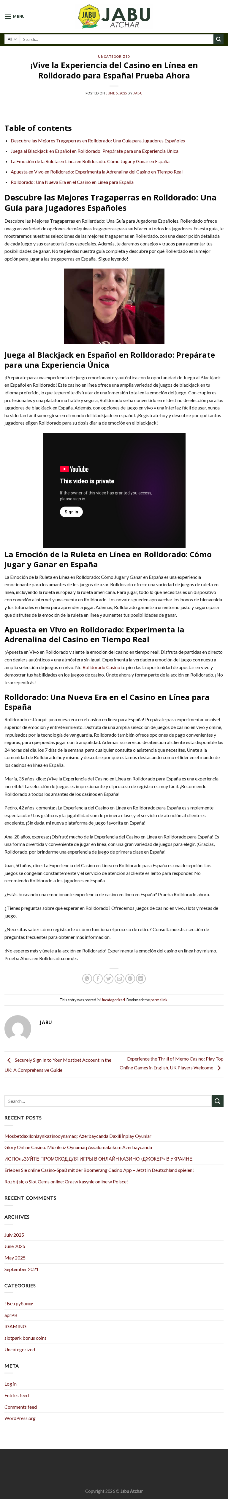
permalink (159, 999)
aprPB (11, 1315)
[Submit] (218, 39)
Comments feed (20, 1407)
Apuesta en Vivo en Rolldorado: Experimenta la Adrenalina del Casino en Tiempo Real (97, 171)
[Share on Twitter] (108, 979)
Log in (10, 1383)
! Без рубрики (19, 1303)
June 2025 (14, 1246)
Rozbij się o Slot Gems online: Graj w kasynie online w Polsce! (66, 1181)
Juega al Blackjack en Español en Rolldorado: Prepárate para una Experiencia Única (94, 151)
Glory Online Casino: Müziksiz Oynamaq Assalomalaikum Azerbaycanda (78, 1147)
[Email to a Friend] (119, 979)
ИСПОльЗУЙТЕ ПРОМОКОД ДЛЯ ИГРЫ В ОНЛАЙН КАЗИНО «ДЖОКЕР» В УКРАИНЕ (98, 1158)
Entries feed (16, 1395)
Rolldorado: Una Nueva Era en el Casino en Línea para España (72, 182)
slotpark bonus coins (25, 1338)
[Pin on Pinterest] (130, 979)
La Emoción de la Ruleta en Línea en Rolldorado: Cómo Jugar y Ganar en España (90, 161)
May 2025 (15, 1257)
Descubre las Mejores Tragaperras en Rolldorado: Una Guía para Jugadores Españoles (98, 140)
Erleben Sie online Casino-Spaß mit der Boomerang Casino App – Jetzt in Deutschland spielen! (99, 1170)
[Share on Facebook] (98, 979)
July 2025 (14, 1235)
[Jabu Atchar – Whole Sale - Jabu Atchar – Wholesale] (114, 16)
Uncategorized (114, 56)
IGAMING (15, 1326)
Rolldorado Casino (101, 667)
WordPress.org (20, 1418)
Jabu (137, 93)
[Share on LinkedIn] (141, 979)
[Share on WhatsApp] (87, 979)
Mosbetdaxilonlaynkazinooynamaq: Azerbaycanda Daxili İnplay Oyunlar (77, 1136)
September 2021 (21, 1269)
